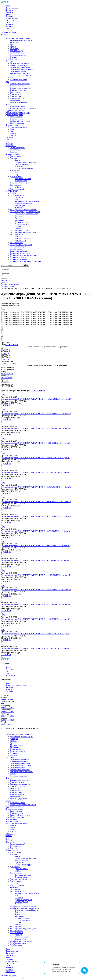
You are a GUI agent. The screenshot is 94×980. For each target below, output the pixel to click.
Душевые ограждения (14, 115)
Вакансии (9, 26)
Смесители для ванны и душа (21, 69)
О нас (8, 6)
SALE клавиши (16, 249)
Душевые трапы (12, 125)
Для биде (18, 236)
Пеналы (13, 129)
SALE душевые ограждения (21, 245)
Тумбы (12, 131)
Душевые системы (17, 86)
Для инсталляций (17, 189)
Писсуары (9, 144)
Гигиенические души (18, 80)
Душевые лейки (16, 94)
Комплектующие (12, 154)
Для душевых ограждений (20, 183)
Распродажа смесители (19, 257)
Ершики (13, 45)
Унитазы (9, 139)
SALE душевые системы (19, 230)
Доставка (9, 10)
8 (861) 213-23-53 (7, 716)
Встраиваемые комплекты (20, 88)
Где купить (10, 20)
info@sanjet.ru (6, 724)
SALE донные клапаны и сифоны (23, 210)
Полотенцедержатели (18, 55)
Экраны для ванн (21, 164)
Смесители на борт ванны (20, 67)
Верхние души (16, 92)
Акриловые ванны (17, 106)
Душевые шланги (17, 98)
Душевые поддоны (13, 819)
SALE (8, 22)
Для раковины (20, 241)
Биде (7, 142)
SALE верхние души (18, 247)
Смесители (10, 61)
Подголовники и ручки (24, 168)
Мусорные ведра (16, 51)
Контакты (9, 16)
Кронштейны (15, 100)
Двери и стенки (16, 117)
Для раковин (15, 170)
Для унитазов (15, 156)
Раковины (9, 137)
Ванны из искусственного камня (23, 109)
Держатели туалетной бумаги (21, 40)
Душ (7, 82)
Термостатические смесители (21, 75)
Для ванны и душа (22, 239)
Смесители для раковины (20, 63)
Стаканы (13, 57)
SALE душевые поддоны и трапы (23, 232)
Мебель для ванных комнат (16, 127)
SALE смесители (16, 234)
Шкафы (13, 133)
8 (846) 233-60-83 (7, 720)
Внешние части (21, 181)
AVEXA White (6, 378)
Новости (9, 689)
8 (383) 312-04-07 (7, 712)
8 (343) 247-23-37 (7, 708)
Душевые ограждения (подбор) (18, 113)
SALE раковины (16, 243)
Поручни (13, 59)
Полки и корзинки (17, 53)
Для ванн (13, 158)
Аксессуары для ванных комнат (18, 38)
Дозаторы (14, 42)
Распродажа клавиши (18, 251)
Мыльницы (14, 49)
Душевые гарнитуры (18, 90)
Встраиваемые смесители (20, 73)
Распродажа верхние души (20, 253)
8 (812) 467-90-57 (7, 703)
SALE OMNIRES (17, 195)
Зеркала (13, 135)
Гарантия (9, 12)
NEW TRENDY (12, 345)
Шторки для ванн (17, 123)
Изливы (13, 78)
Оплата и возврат (12, 18)
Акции (8, 14)
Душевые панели (17, 96)
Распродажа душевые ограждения (23, 255)
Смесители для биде (18, 71)
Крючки (13, 47)
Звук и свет (19, 166)
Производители (12, 8)
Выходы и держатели (18, 102)
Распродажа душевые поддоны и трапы (25, 261)
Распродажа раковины (19, 259)
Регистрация (11, 32)
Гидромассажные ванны (15, 111)
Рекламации (10, 28)
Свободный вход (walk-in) (20, 121)
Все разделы (10, 675)
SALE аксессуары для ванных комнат (25, 212)
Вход (3, 32)
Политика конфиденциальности (18, 685)
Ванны (8, 104)
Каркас (17, 160)
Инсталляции (11, 146)
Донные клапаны (21, 172)
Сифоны (18, 175)
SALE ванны (15, 193)
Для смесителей (16, 177)
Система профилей (17, 148)
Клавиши (13, 152)
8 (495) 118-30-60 (7, 699)
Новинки (9, 24)
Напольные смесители (19, 65)
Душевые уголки (16, 119)
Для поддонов (15, 185)
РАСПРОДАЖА (12, 191)
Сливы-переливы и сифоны (25, 162)
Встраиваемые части (23, 179)
